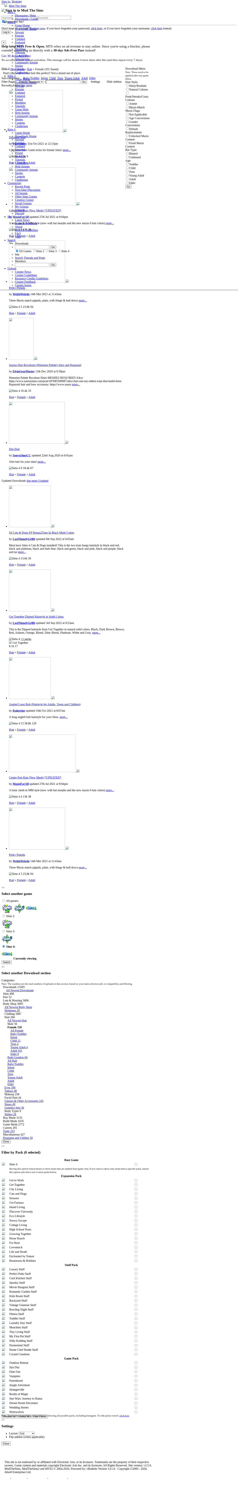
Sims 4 (11, 129)
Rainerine (19, 710)
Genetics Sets (14, 1107)
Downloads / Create (26, 18)
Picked (19, 45)
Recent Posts (22, 186)
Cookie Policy (57, 1478)
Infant (13, 1037)
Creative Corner (24, 199)
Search (11, 240)
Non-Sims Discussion (27, 189)
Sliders (10, 1114)
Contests (20, 69)
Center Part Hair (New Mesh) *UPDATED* (35, 777)
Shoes (9, 1104)
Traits (9, 1131)
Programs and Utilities (18, 1137)
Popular (19, 35)
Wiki (17, 236)
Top (6, 1478)
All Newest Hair (17, 1020)
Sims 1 (11, 12)
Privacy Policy (37, 1478)
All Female (16, 1030)
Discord (19, 213)
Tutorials (20, 52)
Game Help (21, 55)
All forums (21, 193)
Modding (20, 49)
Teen (14, 1044)
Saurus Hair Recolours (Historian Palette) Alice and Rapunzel (45, 365)
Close (6, 1141)
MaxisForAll (21, 783)
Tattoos (10, 1090)
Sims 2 (11, 22)
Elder (14, 1054)
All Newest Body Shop (18, 1007)
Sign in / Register (11, 1)
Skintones (12, 1010)
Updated (20, 39)
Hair (11, 313)
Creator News (23, 271)
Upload (11, 268)
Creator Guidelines (26, 275)
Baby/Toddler (18, 1034)
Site (9, 216)
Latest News (22, 220)
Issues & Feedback (26, 223)
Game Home (22, 25)
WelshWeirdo (21, 294)
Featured (20, 42)
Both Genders (17, 1057)
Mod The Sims (17, 5)
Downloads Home (25, 29)
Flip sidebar (16, 1436)
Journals (20, 210)
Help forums (22, 59)
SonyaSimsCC (22, 455)
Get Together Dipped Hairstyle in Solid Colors (36, 616)
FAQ (18, 233)
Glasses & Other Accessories (24, 1101)
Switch (6, 962)
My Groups (21, 206)
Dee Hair (14, 449)
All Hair (12, 1060)
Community (14, 183)
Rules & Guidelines (26, 230)
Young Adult (19, 1047)
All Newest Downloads (20, 990)
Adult (31, 313)
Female (21, 313)
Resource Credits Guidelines (31, 278)
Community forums (26, 62)
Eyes (9, 1087)
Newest (19, 32)
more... (83, 300)
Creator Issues (23, 285)
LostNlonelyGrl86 (24, 539)
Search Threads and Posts (30, 257)
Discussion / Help (25, 15)
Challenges (21, 72)
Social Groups (23, 203)
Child (15, 1040)
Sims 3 (11, 75)
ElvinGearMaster (24, 371)
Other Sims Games (26, 196)
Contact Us (19, 1478)
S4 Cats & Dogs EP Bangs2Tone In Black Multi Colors (41, 532)
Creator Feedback (25, 281)
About (18, 226)
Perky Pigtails (17, 854)
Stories (19, 65)
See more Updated (37, 480)
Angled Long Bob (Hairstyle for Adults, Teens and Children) (45, 704)
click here (124, 1415)
